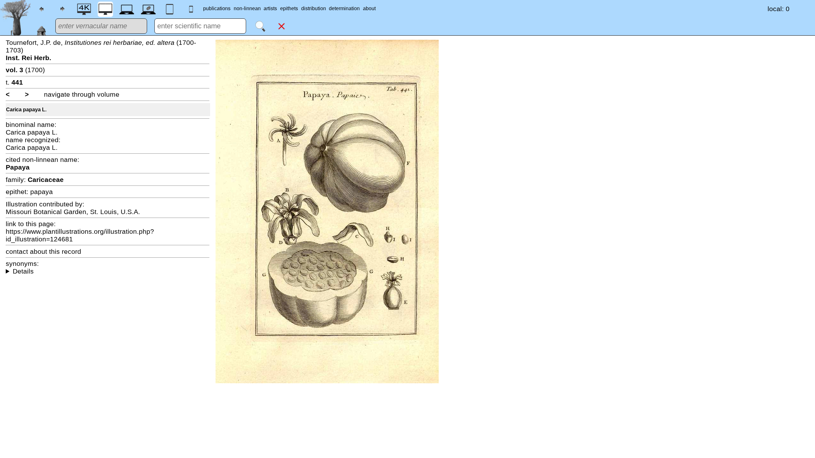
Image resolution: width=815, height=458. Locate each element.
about (369, 8)
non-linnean (247, 8)
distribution (313, 8)
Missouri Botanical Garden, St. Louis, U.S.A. (73, 211)
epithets (289, 8)
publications (216, 8)
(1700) (25, 69)
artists (270, 8)
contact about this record (43, 251)
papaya (41, 191)
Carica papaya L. (26, 109)
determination (344, 8)
